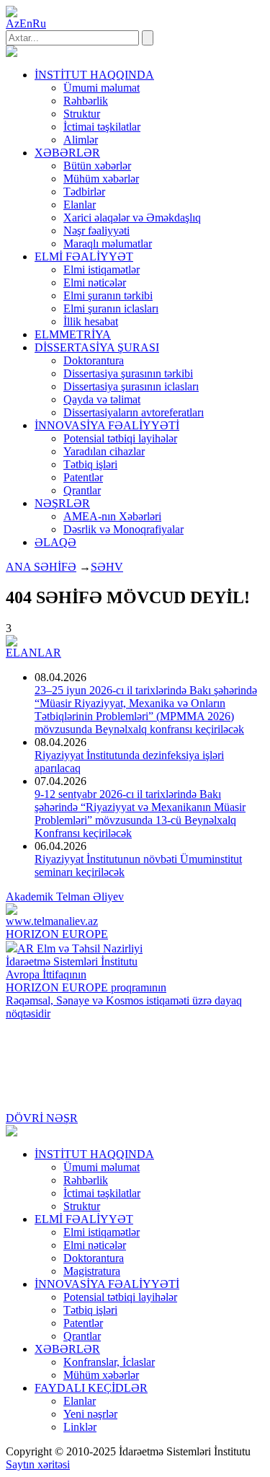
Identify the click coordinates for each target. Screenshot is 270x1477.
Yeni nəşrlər (90, 1414)
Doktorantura (93, 360)
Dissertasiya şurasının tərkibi (128, 373)
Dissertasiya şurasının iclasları (131, 386)
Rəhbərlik (85, 101)
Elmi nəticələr (94, 282)
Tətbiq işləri (90, 464)
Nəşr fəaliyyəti (96, 230)
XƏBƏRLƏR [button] (67, 152)
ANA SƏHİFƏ (41, 567)
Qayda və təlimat (101, 399)
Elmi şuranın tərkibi (108, 295)
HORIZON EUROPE (57, 934)
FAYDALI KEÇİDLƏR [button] (91, 1388)
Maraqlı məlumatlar (107, 243)
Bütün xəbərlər (97, 165)
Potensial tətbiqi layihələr (120, 438)
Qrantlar (82, 490)
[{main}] (11, 53)
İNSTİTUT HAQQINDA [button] (94, 75)
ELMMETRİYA (73, 334)
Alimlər (80, 139)
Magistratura (91, 1271)
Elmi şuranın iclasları (110, 308)
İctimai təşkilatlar (101, 126)
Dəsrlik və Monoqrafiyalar (123, 529)
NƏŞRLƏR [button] (62, 503)
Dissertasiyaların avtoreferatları (133, 412)
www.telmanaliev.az (52, 921)
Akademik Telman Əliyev (65, 896)
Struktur (81, 114)
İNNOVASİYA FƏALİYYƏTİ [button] (107, 425)
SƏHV (107, 567)
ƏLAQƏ (55, 542)
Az (12, 23)
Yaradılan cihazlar (104, 451)
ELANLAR (33, 653)
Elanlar (79, 204)
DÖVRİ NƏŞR (42, 1118)
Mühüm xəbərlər (101, 178)
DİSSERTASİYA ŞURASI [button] (97, 347)
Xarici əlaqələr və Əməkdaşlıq (132, 217)
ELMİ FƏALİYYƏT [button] (84, 256)
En (25, 23)
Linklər (79, 1427)
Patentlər (83, 477)
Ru (39, 23)
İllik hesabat (90, 321)
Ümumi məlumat (101, 88)
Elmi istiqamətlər (101, 269)
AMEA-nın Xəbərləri (112, 516)
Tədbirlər (84, 191)
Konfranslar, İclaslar (109, 1362)
